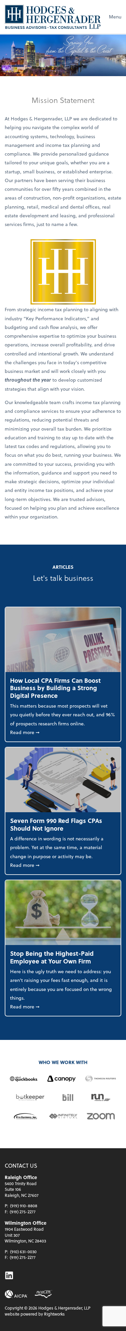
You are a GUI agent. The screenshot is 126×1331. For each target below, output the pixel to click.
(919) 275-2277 (23, 1212)
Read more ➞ (63, 732)
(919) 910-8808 (23, 1206)
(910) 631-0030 (23, 1252)
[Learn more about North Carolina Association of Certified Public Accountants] (43, 1294)
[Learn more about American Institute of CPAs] (16, 1294)
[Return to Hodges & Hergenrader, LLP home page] (53, 17)
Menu (115, 16)
